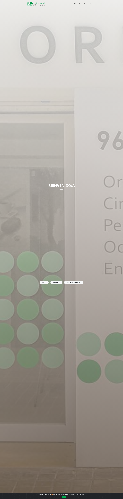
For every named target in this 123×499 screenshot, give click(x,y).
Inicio (75, 3)
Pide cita (44, 282)
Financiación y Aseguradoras (73, 282)
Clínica (80, 3)
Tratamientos (56, 282)
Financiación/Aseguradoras (90, 3)
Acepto (64, 497)
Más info (59, 497)
